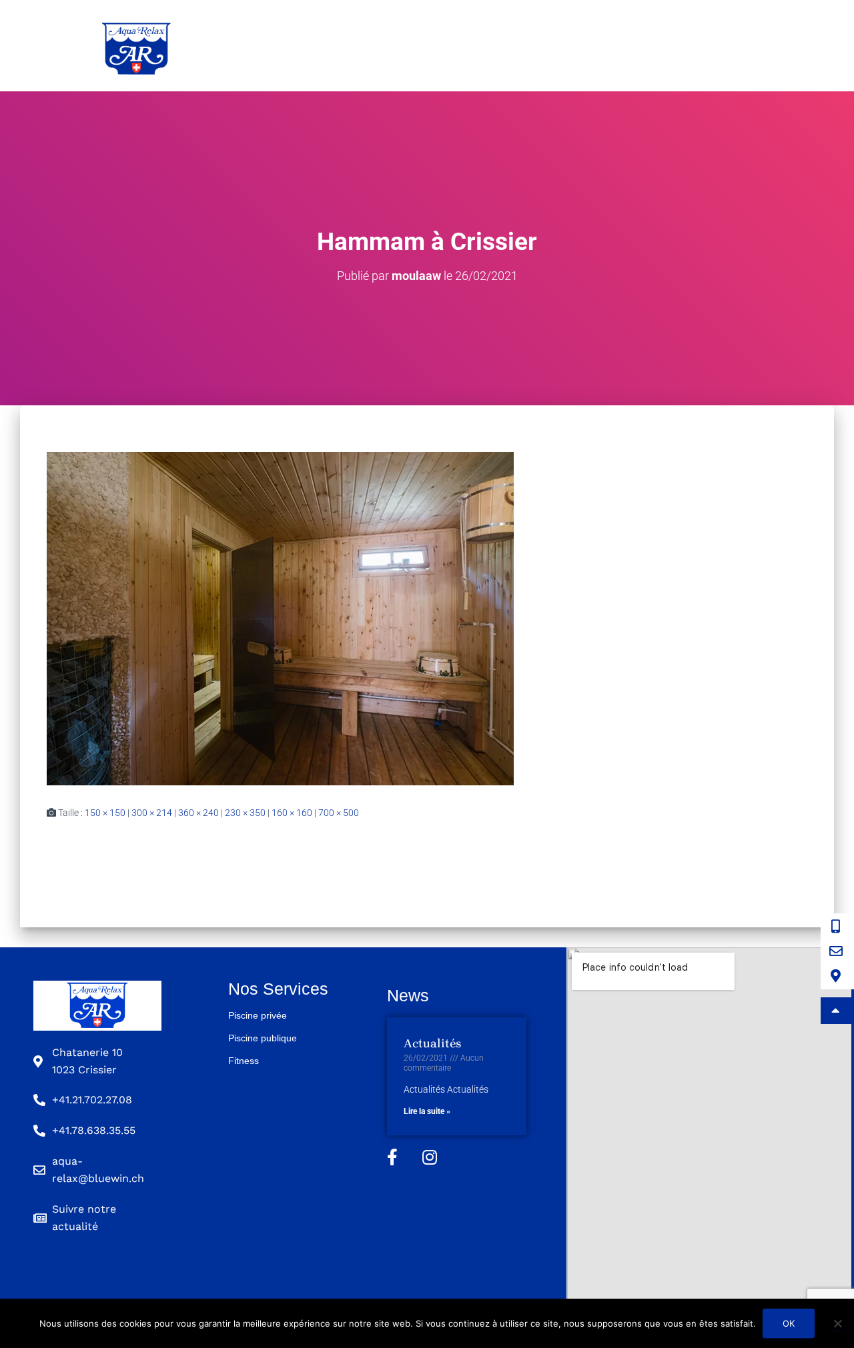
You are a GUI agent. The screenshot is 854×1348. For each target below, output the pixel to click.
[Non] (837, 1323)
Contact (763, 45)
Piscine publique (457, 45)
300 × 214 (151, 812)
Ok (789, 1323)
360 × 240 (198, 812)
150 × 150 (105, 812)
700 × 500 (338, 812)
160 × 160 (292, 812)
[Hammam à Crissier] (280, 618)
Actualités (432, 1043)
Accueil (243, 45)
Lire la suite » (427, 1111)
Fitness (243, 1060)
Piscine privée (336, 45)
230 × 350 (245, 812)
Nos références (665, 45)
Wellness (564, 45)
